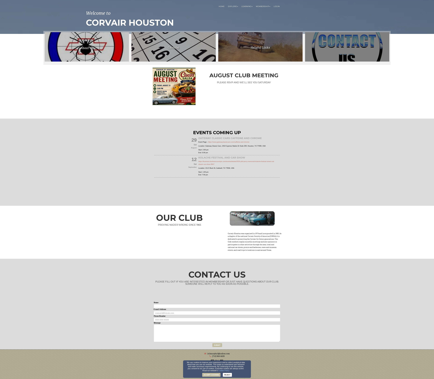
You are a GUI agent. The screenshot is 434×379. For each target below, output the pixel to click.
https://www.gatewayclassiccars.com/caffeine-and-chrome (228, 142)
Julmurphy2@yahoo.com (218, 353)
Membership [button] (262, 6)
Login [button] (277, 6)
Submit (217, 345)
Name (156, 302)
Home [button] (222, 6)
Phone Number (160, 316)
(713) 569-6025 (218, 356)
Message (157, 323)
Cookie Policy (223, 371)
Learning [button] (246, 6)
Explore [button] (232, 6)
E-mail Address (160, 309)
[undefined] (347, 47)
